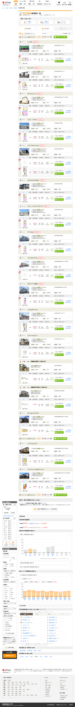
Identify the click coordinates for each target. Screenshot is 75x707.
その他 (12, 566)
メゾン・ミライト (32, 119)
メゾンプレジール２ (33, 145)
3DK (12, 594)
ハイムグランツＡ (32, 309)
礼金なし (13, 577)
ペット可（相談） (9, 618)
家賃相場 (62, 699)
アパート (7, 557)
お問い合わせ (63, 685)
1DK (12, 588)
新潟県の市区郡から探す (9, 515)
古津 (60, 599)
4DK (6, 598)
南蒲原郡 (31, 523)
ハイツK (29, 42)
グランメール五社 (32, 284)
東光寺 (24, 599)
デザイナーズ (8, 628)
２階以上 (7, 622)
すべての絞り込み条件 (9, 633)
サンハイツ (30, 68)
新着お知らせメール (30, 33)
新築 (21, 4)
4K (11, 596)
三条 (29, 599)
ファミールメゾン (32, 335)
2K (11, 590)
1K (5, 588)
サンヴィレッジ (31, 93)
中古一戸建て (48, 687)
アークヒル (30, 232)
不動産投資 (47, 690)
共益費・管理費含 (8, 573)
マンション (7, 555)
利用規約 (62, 687)
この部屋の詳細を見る (68, 59)
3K (5, 594)
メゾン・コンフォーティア (35, 206)
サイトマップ (63, 682)
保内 (38, 599)
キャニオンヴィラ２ (33, 413)
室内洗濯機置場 (8, 626)
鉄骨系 (12, 564)
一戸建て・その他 (12, 559)
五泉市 (39, 650)
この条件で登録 (10, 647)
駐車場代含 (7, 575)
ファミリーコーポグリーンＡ (35, 469)
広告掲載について (64, 689)
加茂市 (35, 650)
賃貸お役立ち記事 (64, 695)
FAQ (61, 683)
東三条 (33, 599)
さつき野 (69, 599)
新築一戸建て (48, 685)
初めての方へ (63, 680)
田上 (51, 599)
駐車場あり (7, 624)
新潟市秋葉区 (23, 650)
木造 (6, 566)
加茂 (42, 599)
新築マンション (48, 682)
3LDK (6, 596)
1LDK (6, 590)
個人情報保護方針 (51, 704)
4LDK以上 (13, 598)
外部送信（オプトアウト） (61, 704)
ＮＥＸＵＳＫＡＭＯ (33, 180)
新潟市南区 (29, 650)
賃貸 (16, 4)
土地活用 (47, 692)
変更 (15, 504)
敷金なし (7, 577)
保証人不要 (7, 630)
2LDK (12, 592)
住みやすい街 (47, 4)
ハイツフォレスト (32, 443)
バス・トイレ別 (8, 620)
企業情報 (71, 704)
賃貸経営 (47, 694)
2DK (6, 592)
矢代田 (56, 599)
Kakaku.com (8, 705)
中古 (25, 4)
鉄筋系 (6, 564)
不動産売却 (39, 4)
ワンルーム (7, 586)
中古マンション (48, 683)
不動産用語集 (63, 697)
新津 (65, 599)
